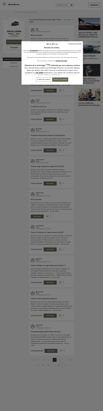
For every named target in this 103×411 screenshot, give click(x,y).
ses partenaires (34, 50)
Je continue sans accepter (75, 43)
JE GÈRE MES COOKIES (43, 79)
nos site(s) (39, 73)
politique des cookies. (61, 61)
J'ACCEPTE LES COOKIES (60, 79)
